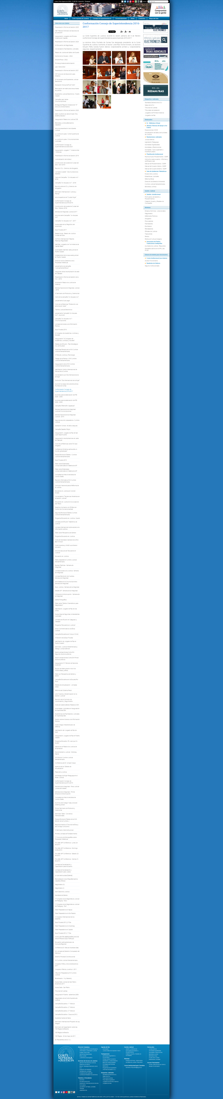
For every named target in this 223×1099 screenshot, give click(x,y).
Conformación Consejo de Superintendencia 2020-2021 (64, 145)
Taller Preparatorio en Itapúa (63, 910)
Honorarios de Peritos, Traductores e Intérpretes (154, 242)
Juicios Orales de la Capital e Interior (112, 1050)
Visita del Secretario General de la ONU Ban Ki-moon (67, 541)
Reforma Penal (149, 179)
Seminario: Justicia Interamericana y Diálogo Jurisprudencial (66, 647)
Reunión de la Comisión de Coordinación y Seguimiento (64, 700)
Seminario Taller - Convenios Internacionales (63, 814)
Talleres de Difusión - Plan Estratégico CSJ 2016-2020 (66, 345)
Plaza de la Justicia (61, 772)
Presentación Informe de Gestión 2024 (67, 42)
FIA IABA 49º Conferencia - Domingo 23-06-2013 (66, 849)
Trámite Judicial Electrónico (63, 309)
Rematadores (149, 229)
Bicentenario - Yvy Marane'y (63, 978)
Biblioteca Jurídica (150, 186)
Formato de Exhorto (85, 1081)
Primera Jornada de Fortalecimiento (66, 834)
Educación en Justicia (62, 556)
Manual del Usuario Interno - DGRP (155, 166)
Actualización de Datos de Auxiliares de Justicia (156, 133)
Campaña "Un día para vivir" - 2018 (65, 183)
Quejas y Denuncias (85, 1052)
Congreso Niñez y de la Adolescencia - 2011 (67, 965)
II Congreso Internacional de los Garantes (64, 918)
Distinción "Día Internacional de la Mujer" (67, 380)
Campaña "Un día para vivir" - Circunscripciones (63, 319)
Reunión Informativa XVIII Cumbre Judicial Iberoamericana (65, 481)
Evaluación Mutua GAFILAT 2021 (65, 85)
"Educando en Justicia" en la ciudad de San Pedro (67, 503)
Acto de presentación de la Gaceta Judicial (65, 129)
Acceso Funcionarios (151, 261)
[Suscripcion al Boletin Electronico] (122, 1)
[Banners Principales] (111, 10)
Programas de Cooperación (109, 1068)
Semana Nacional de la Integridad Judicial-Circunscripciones (65, 410)
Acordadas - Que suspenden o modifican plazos (154, 150)
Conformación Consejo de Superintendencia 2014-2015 (64, 782)
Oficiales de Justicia (151, 231)
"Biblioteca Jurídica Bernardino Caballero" (64, 124)
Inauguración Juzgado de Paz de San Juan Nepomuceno (66, 434)
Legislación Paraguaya (152, 142)
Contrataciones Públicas (109, 1064)
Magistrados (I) (59, 888)
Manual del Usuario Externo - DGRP (155, 169)
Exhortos (82, 1080)
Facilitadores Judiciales (85, 1071)
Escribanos (148, 226)
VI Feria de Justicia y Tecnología (65, 355)
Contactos (142, 18)
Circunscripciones (121, 18)
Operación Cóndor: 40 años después (66, 426)
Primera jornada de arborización (65, 63)
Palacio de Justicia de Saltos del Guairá (67, 52)
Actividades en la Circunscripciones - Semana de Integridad (66, 582)
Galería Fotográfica (60, 600)
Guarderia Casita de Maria (63, 1018)
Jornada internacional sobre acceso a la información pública (67, 528)
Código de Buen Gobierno (109, 1059)
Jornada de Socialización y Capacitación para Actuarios (63, 865)
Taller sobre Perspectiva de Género (65, 533)
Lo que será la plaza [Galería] (63, 875)
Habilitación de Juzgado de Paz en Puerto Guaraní (65, 642)
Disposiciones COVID (151, 130)
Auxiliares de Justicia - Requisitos (155, 246)
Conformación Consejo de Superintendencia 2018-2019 (64, 202)
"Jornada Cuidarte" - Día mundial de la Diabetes (66, 173)
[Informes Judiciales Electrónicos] (155, 40)
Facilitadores (149, 224)
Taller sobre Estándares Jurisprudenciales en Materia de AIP (66, 464)
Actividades (105, 1049)
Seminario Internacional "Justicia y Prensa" (65, 193)
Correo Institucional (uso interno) (157, 258)
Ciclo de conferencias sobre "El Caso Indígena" (66, 444)
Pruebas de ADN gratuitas (86, 1073)
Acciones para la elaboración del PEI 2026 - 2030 (66, 396)
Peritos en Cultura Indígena (153, 239)
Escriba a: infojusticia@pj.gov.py (134, 1067)
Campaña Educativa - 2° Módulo (65, 1007)
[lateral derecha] (161, 10)
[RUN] (155, 65)
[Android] (136, 1)
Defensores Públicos (151, 216)
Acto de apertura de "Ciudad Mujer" (65, 197)
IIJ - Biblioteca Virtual (153, 123)
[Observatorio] (155, 77)
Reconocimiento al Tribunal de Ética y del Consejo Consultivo (66, 825)
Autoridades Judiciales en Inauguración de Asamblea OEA (67, 709)
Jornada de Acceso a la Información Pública (66, 325)
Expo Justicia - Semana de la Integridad (67, 587)
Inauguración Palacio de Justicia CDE (66, 119)
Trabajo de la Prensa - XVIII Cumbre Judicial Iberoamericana (65, 359)
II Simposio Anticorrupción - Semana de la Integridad (67, 595)
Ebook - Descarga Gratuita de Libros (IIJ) (89, 1067)
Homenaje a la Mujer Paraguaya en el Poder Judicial (66, 776)
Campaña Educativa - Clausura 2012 (66, 1014)
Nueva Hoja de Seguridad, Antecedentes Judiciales (67, 615)
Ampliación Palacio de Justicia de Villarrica (65, 283)
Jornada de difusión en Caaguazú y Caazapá (66, 620)
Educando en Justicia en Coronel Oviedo (65, 492)
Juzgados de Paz (150, 115)
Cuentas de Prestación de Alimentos (89, 1074)
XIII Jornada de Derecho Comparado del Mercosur (67, 952)
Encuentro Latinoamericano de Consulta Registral (64, 943)
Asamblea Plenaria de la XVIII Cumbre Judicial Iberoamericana (66, 350)
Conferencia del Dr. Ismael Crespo (65, 763)
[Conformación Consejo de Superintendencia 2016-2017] (89, 58)
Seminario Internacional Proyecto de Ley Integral (67, 1022)
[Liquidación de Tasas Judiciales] (155, 52)
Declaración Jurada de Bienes (110, 1061)
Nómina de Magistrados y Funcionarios (109, 1056)
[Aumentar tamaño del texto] (121, 32)
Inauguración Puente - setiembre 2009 (67, 994)
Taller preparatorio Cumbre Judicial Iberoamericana (66, 561)
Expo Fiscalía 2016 (61, 329)
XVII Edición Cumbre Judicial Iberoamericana (64, 758)
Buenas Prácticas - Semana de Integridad (64, 566)
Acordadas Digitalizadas (152, 145)
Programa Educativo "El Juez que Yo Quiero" (66, 742)
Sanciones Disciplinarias (86, 1054)
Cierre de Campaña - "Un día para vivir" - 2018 (67, 178)
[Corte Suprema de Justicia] (65, 1054)
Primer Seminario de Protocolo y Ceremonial (65, 809)
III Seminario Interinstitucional (64, 830)
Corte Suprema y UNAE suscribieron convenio (66, 546)
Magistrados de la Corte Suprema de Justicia (66, 999)
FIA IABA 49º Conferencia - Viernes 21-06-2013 (67, 860)
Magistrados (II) (60, 884)
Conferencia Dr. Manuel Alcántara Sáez (67, 948)
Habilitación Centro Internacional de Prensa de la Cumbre (66, 370)
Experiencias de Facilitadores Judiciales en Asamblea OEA (67, 715)
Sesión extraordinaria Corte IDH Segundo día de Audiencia (64, 653)
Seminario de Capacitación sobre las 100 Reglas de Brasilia (66, 1028)
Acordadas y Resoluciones (153, 147)
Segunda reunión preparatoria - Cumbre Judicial (67, 421)
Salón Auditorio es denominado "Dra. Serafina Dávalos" (66, 115)
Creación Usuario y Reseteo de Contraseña (154, 202)
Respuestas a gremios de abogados (89, 1049)
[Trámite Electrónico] (155, 27)
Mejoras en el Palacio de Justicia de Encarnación (66, 747)
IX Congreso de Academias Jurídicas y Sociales (67, 334)
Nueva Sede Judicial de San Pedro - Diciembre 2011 (66, 983)
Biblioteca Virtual (153, 1056)
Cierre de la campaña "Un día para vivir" (67, 297)
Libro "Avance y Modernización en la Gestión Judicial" (66, 695)
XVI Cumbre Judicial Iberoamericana (66, 960)
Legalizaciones (83, 1090)
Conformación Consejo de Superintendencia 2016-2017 (64, 390)
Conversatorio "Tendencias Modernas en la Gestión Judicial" (67, 497)
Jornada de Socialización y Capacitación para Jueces (63, 871)
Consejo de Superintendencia (102, 18)
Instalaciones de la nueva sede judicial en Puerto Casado (66, 256)
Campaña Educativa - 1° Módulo (65, 1004)
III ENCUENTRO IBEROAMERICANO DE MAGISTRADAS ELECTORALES (67, 937)
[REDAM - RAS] (155, 90)
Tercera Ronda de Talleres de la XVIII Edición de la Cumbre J (66, 820)
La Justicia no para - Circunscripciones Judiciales (67, 140)
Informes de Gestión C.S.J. (109, 1069)
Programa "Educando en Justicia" (65, 625)
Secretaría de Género (61, 895)
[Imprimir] (130, 32)
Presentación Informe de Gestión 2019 (67, 156)
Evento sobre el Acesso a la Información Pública (67, 720)
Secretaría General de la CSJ (153, 102)
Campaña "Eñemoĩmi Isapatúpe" (65, 406)
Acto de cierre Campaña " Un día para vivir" (66, 216)
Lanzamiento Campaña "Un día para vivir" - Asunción (66, 314)
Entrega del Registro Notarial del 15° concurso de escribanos (66, 106)
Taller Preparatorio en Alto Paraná (65, 913)
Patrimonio (105, 1066)
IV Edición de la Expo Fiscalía (64, 638)
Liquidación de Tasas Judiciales (87, 1087)
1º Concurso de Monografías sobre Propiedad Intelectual (66, 838)
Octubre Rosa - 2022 (61, 60)
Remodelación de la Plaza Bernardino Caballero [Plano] (66, 880)
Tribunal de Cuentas (61, 991)
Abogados (148, 218)
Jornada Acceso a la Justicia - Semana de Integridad (67, 571)
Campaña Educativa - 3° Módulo (65, 1011)
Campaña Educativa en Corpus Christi (66, 634)
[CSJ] (62, 10)
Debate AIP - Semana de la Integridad (66, 591)
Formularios (83, 1085)
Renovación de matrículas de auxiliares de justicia (67, 89)
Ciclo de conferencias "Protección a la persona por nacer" (66, 305)
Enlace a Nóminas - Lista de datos (155, 211)
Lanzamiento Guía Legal (62, 300)
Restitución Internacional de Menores (89, 1083)
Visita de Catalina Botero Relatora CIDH (67, 705)
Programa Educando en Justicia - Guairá (67, 518)
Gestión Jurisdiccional (154, 194)
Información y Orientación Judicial (88, 1050)
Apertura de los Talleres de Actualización (63, 767)
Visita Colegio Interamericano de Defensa (65, 726)
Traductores (148, 234)
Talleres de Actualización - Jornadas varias (66, 686)
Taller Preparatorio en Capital (64, 929)
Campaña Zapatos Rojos (62, 429)
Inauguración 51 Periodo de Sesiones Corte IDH (66, 664)
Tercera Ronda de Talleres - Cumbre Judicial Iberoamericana (66, 455)
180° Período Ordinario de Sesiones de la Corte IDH (67, 32)
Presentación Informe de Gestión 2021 (67, 70)
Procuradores (149, 221)
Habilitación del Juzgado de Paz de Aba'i (66, 731)
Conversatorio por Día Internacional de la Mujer (67, 376)
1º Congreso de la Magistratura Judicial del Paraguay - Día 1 (67, 905)
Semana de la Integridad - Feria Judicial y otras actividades (67, 787)
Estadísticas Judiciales (152, 176)
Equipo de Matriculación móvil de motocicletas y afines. (65, 669)
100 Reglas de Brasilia (62, 1032)
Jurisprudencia (149, 139)
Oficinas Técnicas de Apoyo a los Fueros (157, 126)
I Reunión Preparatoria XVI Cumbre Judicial (65, 974)
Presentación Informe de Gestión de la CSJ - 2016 (66, 278)
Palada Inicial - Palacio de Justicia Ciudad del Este (65, 234)
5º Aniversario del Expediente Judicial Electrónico (66, 80)
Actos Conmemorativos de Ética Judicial (65, 629)
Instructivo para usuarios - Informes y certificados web (156, 160)
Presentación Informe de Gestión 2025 (67, 27)
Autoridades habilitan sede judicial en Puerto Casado (66, 251)
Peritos (147, 236)
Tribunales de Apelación (152, 110)
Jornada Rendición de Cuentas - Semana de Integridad (65, 577)
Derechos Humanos (85, 1064)
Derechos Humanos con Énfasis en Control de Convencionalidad (66, 508)
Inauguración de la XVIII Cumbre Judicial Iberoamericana (65, 365)
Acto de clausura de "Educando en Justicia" (65, 551)
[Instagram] (130, 1)
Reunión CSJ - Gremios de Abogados (66, 168)
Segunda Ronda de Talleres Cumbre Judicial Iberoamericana (66, 513)
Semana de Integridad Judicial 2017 (66, 212)
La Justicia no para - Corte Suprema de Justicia (67, 135)
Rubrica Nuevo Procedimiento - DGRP (156, 157)
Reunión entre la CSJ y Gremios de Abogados (65, 187)
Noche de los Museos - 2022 (64, 56)
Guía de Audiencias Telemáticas (156, 171)
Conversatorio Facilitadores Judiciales (67, 49)
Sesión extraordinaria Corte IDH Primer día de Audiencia (67, 658)
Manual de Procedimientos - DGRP (155, 164)
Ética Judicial (83, 1056)
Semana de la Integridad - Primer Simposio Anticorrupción (65, 793)
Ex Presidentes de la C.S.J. (63, 1040)
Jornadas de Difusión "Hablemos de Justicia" (66, 523)
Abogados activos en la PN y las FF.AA (155, 249)
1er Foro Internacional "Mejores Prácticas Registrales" (64, 240)
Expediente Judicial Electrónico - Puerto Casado (67, 95)
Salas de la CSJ (149, 105)
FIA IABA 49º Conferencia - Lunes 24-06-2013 (66, 843)
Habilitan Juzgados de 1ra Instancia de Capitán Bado (67, 245)
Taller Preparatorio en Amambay (65, 926)
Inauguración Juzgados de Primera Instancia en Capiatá (66, 37)
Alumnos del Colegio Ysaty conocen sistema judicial (66, 804)
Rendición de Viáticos (153, 263)
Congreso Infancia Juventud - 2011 (66, 969)
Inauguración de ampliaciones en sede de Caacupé (67, 439)
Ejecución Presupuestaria (109, 1062)
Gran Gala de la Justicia (62, 892)
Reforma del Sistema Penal (63, 690)
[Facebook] (128, 1)
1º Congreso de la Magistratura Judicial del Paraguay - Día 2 (67, 900)
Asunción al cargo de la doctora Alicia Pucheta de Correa (66, 385)
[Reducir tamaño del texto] (126, 32)
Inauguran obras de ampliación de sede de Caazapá (67, 272)
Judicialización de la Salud (63, 159)
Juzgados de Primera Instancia (154, 113)
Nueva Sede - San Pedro (62, 987)
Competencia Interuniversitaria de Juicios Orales (65, 475)
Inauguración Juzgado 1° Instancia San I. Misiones (67, 151)
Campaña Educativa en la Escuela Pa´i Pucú (66, 680)
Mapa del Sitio (153, 18)
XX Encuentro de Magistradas (64, 45)
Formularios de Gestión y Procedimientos (152, 198)
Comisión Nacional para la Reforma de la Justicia (67, 486)
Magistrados (148, 213)
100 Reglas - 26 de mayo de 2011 (65, 1036)
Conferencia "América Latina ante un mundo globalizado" (66, 450)
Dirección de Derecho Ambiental (155, 181)
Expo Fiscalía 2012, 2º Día (63, 922)
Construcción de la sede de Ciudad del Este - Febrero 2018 (67, 207)
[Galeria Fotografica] (138, 1)
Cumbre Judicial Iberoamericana (155, 184)
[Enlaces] (141, 1)
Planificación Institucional (155, 154)
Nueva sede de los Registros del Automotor (65, 225)
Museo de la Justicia (151, 174)
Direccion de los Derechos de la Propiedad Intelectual (64, 261)
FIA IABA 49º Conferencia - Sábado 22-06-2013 (67, 854)
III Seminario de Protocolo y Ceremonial (67, 293)
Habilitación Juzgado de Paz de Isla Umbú (66, 609)
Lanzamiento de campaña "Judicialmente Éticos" (63, 267)
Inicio (144, 1)
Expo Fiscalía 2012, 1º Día (63, 933)
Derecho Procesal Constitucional (65, 957)
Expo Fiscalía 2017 (61, 230)
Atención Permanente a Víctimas (88, 1063)
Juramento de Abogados (86, 1057)
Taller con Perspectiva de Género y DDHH (65, 675)
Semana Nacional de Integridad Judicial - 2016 (67, 289)
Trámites (82, 1088)
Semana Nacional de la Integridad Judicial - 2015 (65, 416)
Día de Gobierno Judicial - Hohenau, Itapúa (66, 753)
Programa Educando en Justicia (65, 536)
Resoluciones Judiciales (154, 137)
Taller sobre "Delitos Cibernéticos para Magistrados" (66, 604)
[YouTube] (133, 1)
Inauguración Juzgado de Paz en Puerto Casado (67, 736)
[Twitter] (125, 1)
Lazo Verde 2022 (60, 67)
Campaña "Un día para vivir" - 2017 (65, 221)
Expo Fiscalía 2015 (61, 460)
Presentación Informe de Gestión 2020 (67, 110)
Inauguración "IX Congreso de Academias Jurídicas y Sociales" (65, 339)
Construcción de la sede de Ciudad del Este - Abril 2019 (67, 164)
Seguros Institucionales (152, 266)
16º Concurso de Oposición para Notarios (65, 75)
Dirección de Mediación (85, 1069)
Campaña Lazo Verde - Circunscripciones (62, 100)
